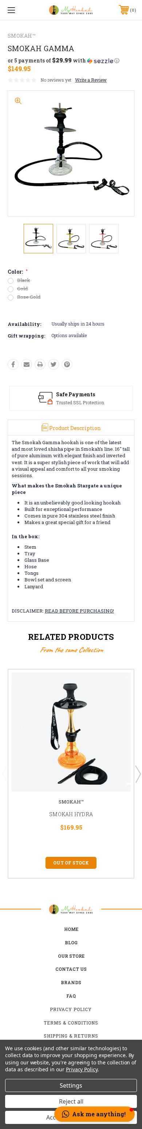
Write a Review (91, 80)
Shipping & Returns (71, 1036)
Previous (4, 774)
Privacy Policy (71, 1009)
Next (137, 774)
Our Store (71, 956)
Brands (71, 982)
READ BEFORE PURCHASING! (79, 611)
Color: (18, 271)
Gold (22, 288)
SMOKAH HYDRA (71, 814)
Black (23, 280)
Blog (71, 942)
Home (71, 929)
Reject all (71, 1101)
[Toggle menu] (20, 10)
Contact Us (71, 969)
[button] (63, 60)
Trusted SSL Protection (80, 402)
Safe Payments (75, 394)
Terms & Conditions (71, 1023)
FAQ (71, 996)
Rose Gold (28, 297)
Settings (71, 1085)
